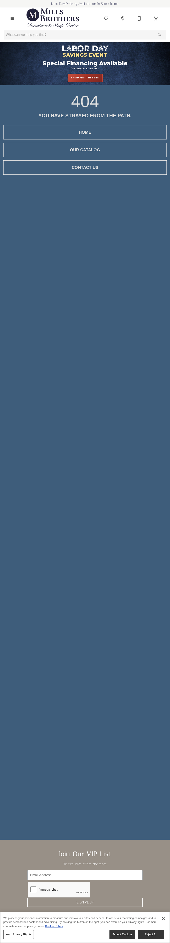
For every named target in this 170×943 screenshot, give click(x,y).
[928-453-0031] (139, 18)
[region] (85, 927)
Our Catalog (85, 150)
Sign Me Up (85, 902)
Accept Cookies (122, 934)
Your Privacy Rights (19, 934)
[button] (12, 18)
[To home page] (52, 18)
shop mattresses (85, 77)
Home (85, 132)
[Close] (163, 918)
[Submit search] (159, 34)
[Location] (123, 18)
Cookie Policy (54, 926)
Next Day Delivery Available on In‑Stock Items (85, 3)
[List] (106, 18)
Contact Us (85, 167)
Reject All (151, 934)
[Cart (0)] (156, 18)
